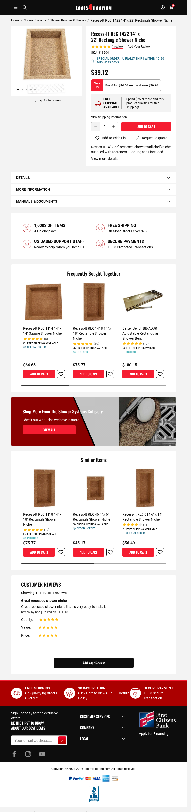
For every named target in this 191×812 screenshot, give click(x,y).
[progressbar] (93, 385)
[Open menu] (15, 7)
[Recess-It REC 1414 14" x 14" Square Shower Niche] (44, 302)
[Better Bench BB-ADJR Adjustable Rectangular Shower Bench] (143, 302)
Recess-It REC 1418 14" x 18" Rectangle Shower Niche (92, 333)
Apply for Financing (154, 734)
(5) (46, 339)
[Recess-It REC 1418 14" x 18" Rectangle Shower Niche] (94, 302)
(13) (146, 343)
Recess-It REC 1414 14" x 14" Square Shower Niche (42, 330)
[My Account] (162, 7)
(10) (96, 343)
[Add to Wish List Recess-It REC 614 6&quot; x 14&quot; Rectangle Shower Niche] (160, 552)
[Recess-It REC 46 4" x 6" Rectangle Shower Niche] (94, 488)
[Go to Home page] (94, 7)
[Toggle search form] (24, 7)
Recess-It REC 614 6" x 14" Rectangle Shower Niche (142, 516)
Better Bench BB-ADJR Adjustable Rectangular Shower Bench (140, 333)
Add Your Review (139, 46)
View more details (104, 159)
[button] (103, 716)
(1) (145, 525)
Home (15, 20)
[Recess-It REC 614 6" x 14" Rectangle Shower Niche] (143, 488)
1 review (117, 46)
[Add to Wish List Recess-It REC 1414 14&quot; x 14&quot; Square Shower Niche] (61, 374)
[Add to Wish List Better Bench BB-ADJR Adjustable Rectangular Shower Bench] (160, 374)
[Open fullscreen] (46, 61)
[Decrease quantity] (95, 126)
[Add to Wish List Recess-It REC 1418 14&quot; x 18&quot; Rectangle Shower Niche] (110, 374)
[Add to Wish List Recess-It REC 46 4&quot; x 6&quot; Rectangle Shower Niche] (110, 552)
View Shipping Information (109, 117)
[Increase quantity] (113, 126)
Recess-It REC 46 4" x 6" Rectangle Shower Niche (91, 516)
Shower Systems (35, 20)
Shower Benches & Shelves (68, 20)
